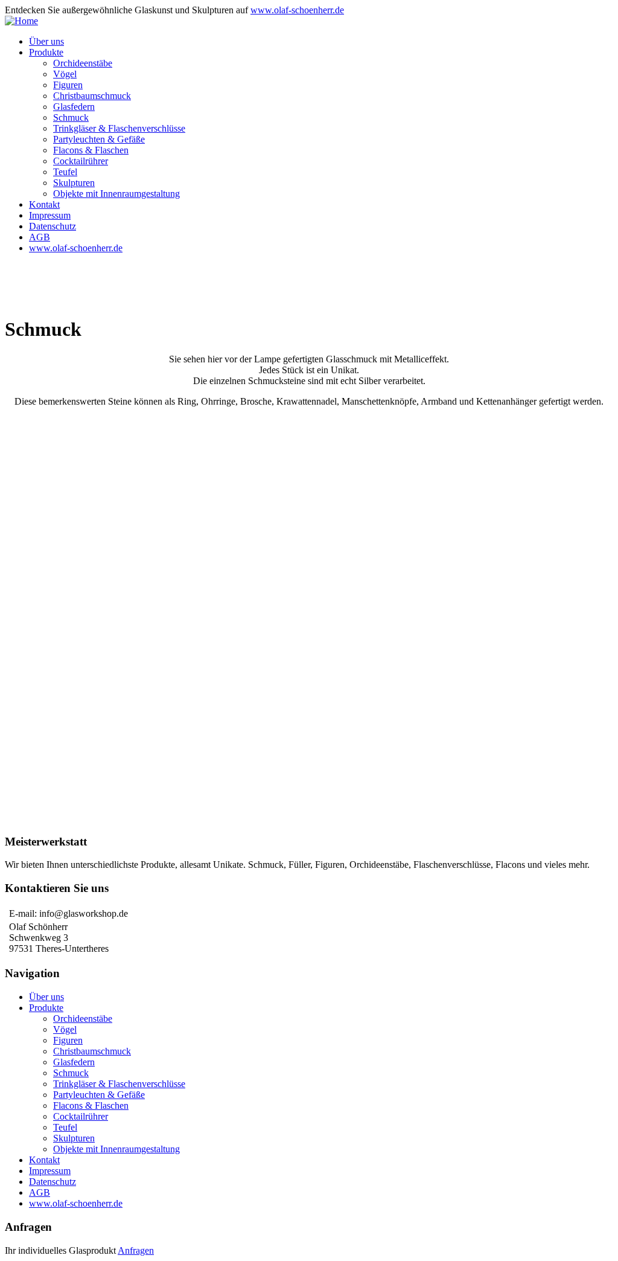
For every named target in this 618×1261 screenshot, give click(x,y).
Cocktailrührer (80, 161)
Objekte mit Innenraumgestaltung (116, 193)
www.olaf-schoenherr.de (297, 10)
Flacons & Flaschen (91, 150)
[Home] (21, 21)
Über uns (46, 41)
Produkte (46, 52)
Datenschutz (52, 226)
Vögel (65, 74)
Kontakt (44, 204)
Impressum (50, 215)
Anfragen (136, 1250)
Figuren (68, 85)
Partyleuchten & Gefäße (99, 139)
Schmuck (71, 117)
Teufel (65, 172)
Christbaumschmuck (92, 96)
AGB (39, 237)
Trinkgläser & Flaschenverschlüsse (119, 128)
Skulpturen (74, 183)
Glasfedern (74, 106)
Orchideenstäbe (82, 63)
